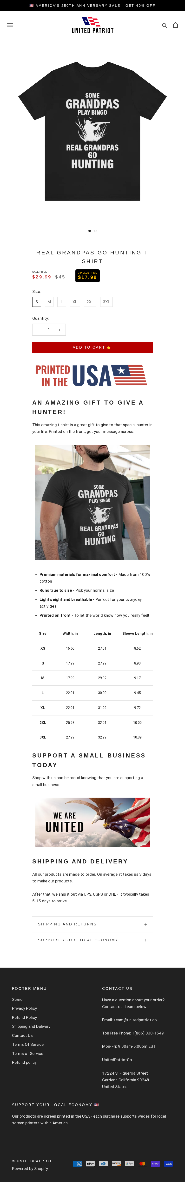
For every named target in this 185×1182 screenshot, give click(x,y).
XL (75, 301)
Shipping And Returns (67, 924)
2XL (90, 301)
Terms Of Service (28, 1044)
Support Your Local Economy (78, 940)
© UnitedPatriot (32, 1161)
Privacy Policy (24, 1008)
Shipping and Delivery (31, 1026)
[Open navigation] (10, 25)
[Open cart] (175, 25)
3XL (106, 301)
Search (18, 999)
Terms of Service (27, 1053)
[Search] (164, 25)
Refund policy (24, 1062)
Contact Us (22, 1035)
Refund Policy (24, 1017)
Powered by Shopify (30, 1168)
